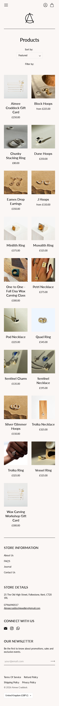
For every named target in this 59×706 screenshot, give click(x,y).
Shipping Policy (11, 682)
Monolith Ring (43, 245)
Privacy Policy (29, 682)
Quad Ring (43, 337)
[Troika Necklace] (43, 407)
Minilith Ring (16, 245)
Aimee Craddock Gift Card (16, 108)
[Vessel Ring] (43, 453)
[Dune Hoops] (43, 136)
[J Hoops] (43, 182)
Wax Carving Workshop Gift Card (15, 516)
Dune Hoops (43, 153)
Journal (7, 566)
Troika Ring (16, 470)
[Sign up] (53, 661)
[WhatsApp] (18, 628)
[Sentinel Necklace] (43, 361)
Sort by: (29, 49)
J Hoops (43, 199)
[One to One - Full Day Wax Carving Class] (16, 270)
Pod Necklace (16, 337)
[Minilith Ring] (16, 228)
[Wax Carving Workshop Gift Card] (16, 495)
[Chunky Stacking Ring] (16, 136)
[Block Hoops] (43, 86)
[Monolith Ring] (43, 228)
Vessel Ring (43, 470)
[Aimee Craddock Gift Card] (16, 86)
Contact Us (9, 572)
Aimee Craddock (19, 687)
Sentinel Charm (16, 378)
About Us (8, 555)
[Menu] (6, 5)
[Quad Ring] (43, 320)
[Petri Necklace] (43, 270)
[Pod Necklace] (16, 320)
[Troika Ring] (16, 453)
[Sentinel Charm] (16, 361)
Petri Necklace (43, 287)
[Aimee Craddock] (29, 18)
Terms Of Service (12, 677)
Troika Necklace (43, 424)
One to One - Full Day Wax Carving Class (15, 291)
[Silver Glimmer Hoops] (16, 407)
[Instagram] (11, 628)
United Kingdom (16, 695)
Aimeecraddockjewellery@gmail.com (22, 608)
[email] (5, 628)
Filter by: (29, 64)
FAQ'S (7, 561)
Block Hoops (43, 103)
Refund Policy (31, 677)
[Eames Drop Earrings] (16, 182)
